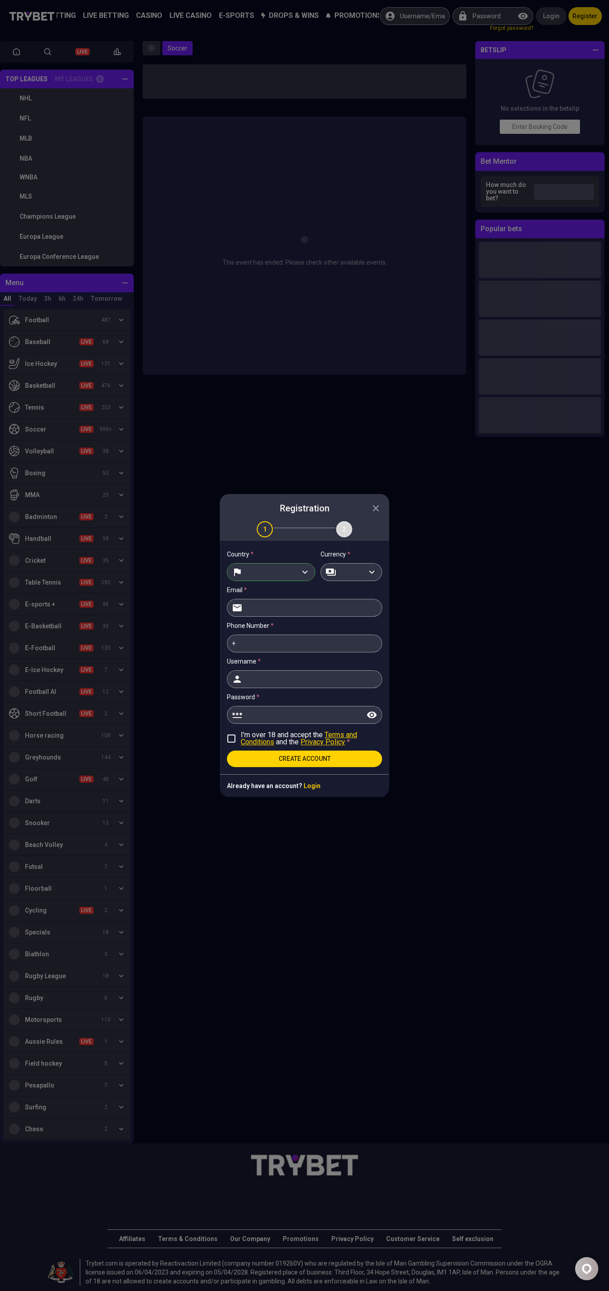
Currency (335, 554)
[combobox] (271, 572)
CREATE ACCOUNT (305, 758)
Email (237, 590)
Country (240, 554)
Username (244, 661)
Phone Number (250, 625)
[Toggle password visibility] (371, 715)
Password (243, 697)
